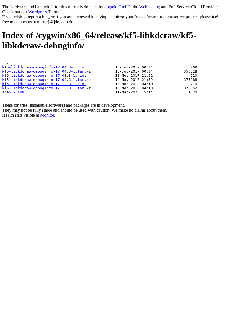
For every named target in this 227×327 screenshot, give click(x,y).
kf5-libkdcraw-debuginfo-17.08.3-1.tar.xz (46, 80)
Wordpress (37, 11)
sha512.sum (13, 92)
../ (5, 63)
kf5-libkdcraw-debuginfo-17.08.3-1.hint (44, 75)
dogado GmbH (117, 6)
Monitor (47, 115)
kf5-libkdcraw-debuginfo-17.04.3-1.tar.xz (46, 71)
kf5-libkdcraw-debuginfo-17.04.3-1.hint (44, 67)
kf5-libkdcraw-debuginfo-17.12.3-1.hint (44, 84)
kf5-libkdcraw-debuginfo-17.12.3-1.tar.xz (46, 88)
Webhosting (149, 6)
